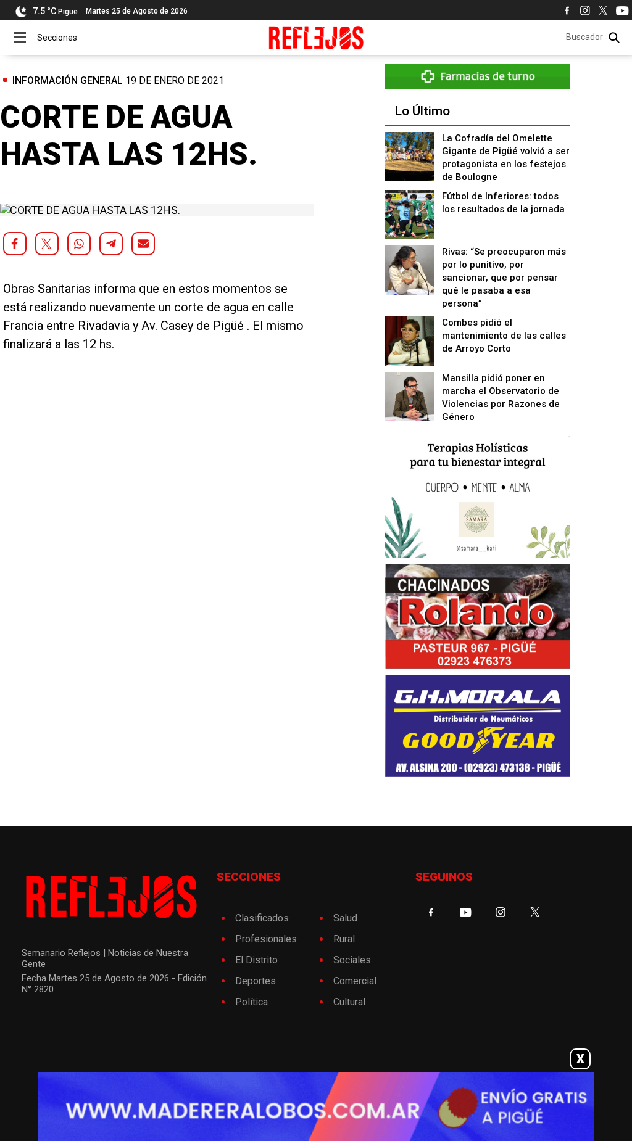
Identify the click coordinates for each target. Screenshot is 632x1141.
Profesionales (266, 939)
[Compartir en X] (47, 243)
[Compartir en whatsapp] (79, 243)
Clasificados (262, 918)
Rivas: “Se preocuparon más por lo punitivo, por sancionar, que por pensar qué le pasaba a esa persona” (504, 277)
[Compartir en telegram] (111, 243)
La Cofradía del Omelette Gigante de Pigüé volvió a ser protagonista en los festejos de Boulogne (506, 158)
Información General (67, 80)
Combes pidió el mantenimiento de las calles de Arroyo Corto (504, 335)
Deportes (255, 981)
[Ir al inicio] (316, 37)
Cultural (349, 1002)
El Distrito (256, 960)
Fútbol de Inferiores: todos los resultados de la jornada (503, 203)
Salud (345, 918)
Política (251, 1002)
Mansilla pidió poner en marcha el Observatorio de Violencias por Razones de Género (501, 397)
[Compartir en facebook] (15, 243)
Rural (344, 939)
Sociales (352, 960)
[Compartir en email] (143, 243)
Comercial (354, 981)
